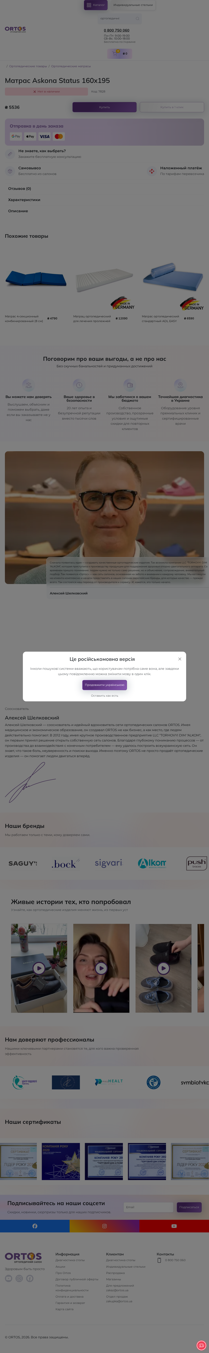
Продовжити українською (104, 685)
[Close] (180, 659)
